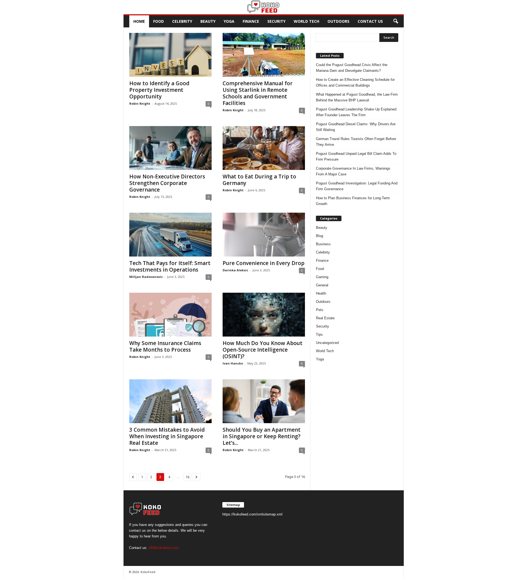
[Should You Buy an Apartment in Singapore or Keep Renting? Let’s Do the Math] (264, 401)
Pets (319, 310)
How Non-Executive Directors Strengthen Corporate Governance (167, 183)
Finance (251, 21)
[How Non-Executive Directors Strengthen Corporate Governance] (170, 148)
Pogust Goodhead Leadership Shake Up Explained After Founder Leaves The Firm (356, 112)
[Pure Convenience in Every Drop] (264, 235)
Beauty (207, 21)
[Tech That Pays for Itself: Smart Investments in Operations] (170, 235)
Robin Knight (139, 103)
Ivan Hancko (233, 363)
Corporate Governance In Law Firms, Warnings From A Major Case (353, 171)
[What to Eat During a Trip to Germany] (264, 148)
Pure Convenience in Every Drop (263, 263)
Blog (319, 236)
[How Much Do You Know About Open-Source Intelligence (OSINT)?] (264, 315)
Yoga (229, 21)
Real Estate (325, 318)
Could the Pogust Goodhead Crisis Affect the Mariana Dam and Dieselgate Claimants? (351, 68)
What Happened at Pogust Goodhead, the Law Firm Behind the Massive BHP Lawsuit (357, 97)
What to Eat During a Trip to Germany (259, 180)
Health (321, 293)
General (322, 285)
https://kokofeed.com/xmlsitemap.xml (252, 514)
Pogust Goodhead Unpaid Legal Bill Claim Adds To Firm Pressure (356, 156)
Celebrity (182, 21)
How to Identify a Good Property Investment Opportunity (159, 90)
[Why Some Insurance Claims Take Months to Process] (170, 315)
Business (323, 244)
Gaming (322, 277)
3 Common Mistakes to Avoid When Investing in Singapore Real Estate (167, 436)
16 (187, 477)
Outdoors (338, 21)
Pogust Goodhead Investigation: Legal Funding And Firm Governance (356, 186)
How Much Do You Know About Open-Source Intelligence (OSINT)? (262, 350)
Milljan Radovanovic (146, 277)
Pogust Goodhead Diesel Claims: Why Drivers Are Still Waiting (356, 127)
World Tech (306, 21)
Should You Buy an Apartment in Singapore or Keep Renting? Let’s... (262, 436)
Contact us (370, 21)
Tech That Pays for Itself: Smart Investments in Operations (170, 266)
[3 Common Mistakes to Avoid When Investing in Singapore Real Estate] (170, 401)
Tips (319, 334)
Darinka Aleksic (235, 270)
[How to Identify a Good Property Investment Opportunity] (170, 55)
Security (276, 21)
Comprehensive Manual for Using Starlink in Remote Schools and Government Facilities (258, 93)
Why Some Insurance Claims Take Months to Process (165, 346)
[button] (395, 21)
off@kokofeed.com (163, 548)
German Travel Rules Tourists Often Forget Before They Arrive (356, 142)
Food (158, 21)
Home (139, 21)
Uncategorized (327, 343)
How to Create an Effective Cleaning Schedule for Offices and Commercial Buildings (355, 82)
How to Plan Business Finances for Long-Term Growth (353, 201)
